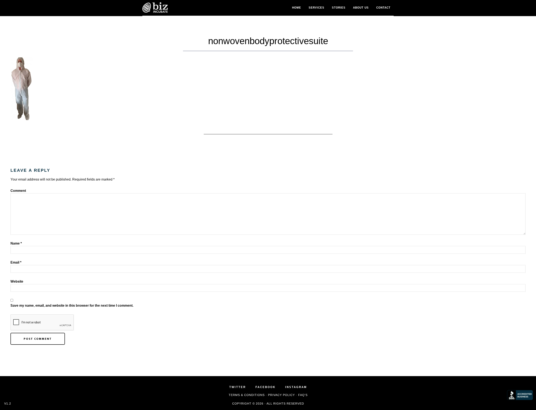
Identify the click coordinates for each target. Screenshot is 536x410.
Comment (18, 190)
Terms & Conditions (247, 395)
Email (15, 262)
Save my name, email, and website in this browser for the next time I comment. (71, 305)
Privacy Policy (281, 395)
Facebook (265, 387)
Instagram (296, 387)
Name (16, 243)
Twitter (237, 387)
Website (16, 281)
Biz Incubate (180, 7)
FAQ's (303, 395)
